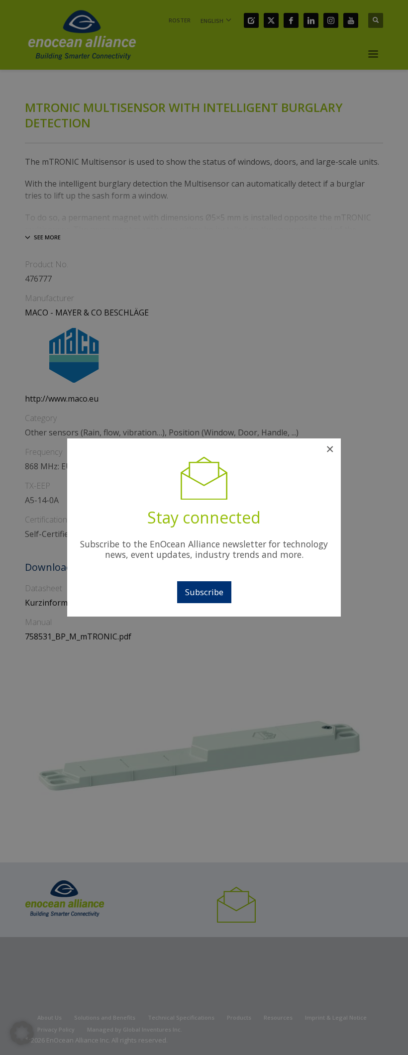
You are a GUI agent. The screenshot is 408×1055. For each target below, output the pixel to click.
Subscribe (204, 592)
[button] (22, 1033)
